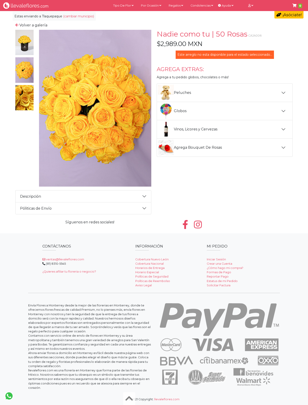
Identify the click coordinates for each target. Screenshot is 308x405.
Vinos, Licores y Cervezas (195, 129)
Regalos (175, 5)
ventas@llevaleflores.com (64, 259)
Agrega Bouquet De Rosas (198, 147)
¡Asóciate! (291, 14)
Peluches (182, 92)
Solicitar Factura (218, 285)
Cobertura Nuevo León (152, 259)
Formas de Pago (219, 272)
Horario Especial (147, 272)
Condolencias (201, 5)
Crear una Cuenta (219, 263)
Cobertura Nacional (149, 263)
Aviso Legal (143, 285)
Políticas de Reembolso (152, 281)
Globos (180, 111)
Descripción (30, 196)
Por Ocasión (150, 5)
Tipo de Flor (122, 5)
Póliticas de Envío (36, 208)
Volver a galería (32, 25)
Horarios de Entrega (150, 268)
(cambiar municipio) (78, 16)
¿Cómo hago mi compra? (225, 268)
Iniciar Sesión (216, 259)
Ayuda (226, 5)
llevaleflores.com (166, 399)
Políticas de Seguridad (151, 276)
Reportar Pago (218, 276)
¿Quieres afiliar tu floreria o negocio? (69, 271)
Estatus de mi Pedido (222, 281)
